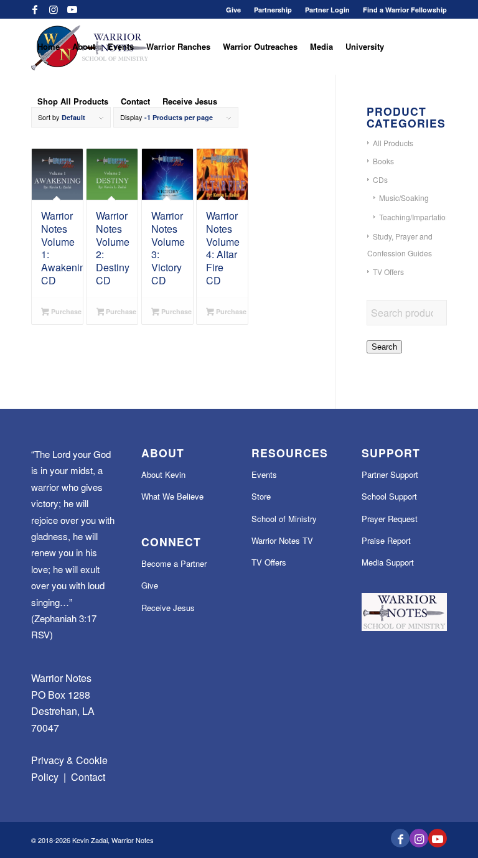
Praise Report (386, 540)
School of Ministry (284, 519)
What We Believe (172, 496)
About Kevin (163, 474)
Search (384, 347)
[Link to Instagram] (53, 9)
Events (264, 474)
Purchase (65, 311)
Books (383, 161)
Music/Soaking (404, 197)
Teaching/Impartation (414, 217)
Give (233, 9)
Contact (88, 777)
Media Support (388, 562)
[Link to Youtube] (72, 9)
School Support (389, 496)
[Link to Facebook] (35, 9)
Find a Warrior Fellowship (405, 9)
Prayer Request (390, 519)
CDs (380, 179)
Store (261, 496)
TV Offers (388, 271)
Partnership (273, 9)
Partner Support (390, 474)
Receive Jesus (168, 607)
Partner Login (327, 9)
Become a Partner (174, 563)
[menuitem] (234, 9)
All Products (393, 143)
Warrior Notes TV (282, 540)
